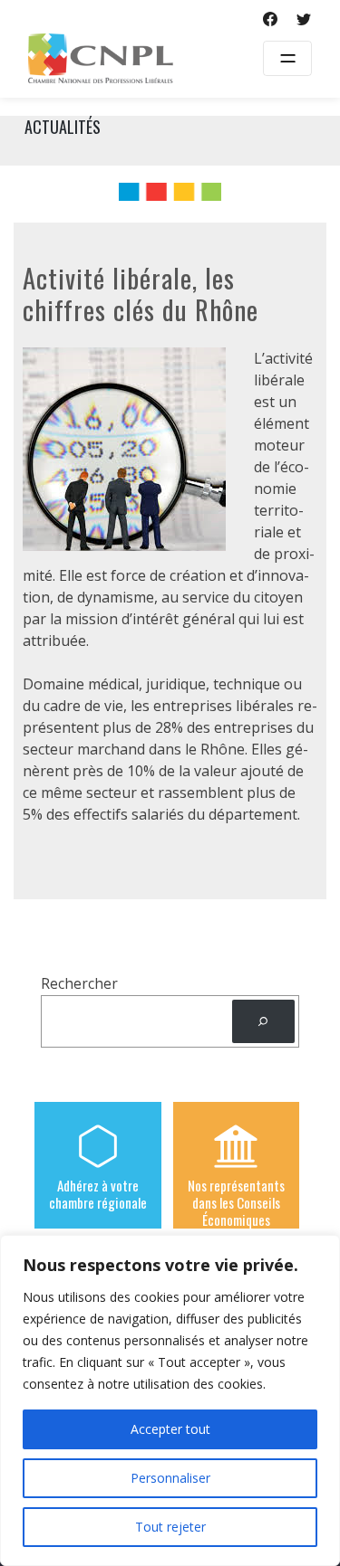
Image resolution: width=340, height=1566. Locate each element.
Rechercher (79, 983)
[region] (170, 1400)
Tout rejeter (170, 1526)
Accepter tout (170, 1429)
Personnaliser (170, 1477)
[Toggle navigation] (287, 58)
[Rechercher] (263, 1022)
